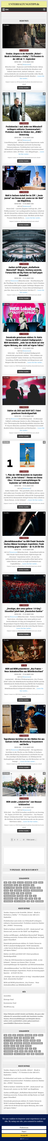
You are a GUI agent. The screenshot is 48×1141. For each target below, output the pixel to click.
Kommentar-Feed (10, 1003)
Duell (15, 885)
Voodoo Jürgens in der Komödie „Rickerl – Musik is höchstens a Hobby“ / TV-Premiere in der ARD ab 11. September (24, 56)
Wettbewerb (39, 901)
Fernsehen (25, 50)
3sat (5, 882)
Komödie (32, 888)
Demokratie (28, 882)
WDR (32, 901)
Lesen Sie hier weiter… (33, 218)
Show (21, 898)
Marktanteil (18, 890)
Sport (30, 898)
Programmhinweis (9, 896)
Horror (25, 888)
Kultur (6, 890)
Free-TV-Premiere (9, 888)
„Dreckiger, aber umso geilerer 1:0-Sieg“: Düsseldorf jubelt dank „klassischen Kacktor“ (24, 610)
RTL (30, 896)
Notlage (6, 893)
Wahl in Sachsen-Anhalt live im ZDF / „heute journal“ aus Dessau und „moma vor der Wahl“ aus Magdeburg (24, 198)
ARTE (14, 882)
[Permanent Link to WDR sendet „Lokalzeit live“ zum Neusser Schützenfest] (24, 784)
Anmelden (7, 996)
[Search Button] (44, 9)
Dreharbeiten (8, 885)
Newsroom (26, 64)
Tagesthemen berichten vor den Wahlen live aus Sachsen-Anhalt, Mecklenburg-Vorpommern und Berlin (24, 742)
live (11, 890)
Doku (35, 882)
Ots (18, 893)
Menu (6, 9)
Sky (26, 898)
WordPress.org (9, 1007)
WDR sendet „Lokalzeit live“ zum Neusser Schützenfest (24, 803)
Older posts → (31, 839)
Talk (35, 898)
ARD (10, 882)
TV (39, 898)
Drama (41, 882)
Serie (16, 898)
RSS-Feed (18, 62)
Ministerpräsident (36, 890)
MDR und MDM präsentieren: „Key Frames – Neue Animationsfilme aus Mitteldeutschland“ (24, 670)
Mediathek (26, 890)
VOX (28, 901)
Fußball (18, 888)
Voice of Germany (20, 901)
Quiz (26, 896)
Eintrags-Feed (9, 999)
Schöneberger (8, 898)
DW (20, 885)
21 (23, 839)
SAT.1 (34, 896)
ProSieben (20, 896)
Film (25, 665)
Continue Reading (24, 87)
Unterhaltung (8, 901)
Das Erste (20, 882)
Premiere (28, 893)
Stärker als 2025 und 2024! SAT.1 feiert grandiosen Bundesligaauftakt (24, 412)
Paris (22, 893)
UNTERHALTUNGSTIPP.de (24, 4)
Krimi (38, 888)
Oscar (13, 893)
